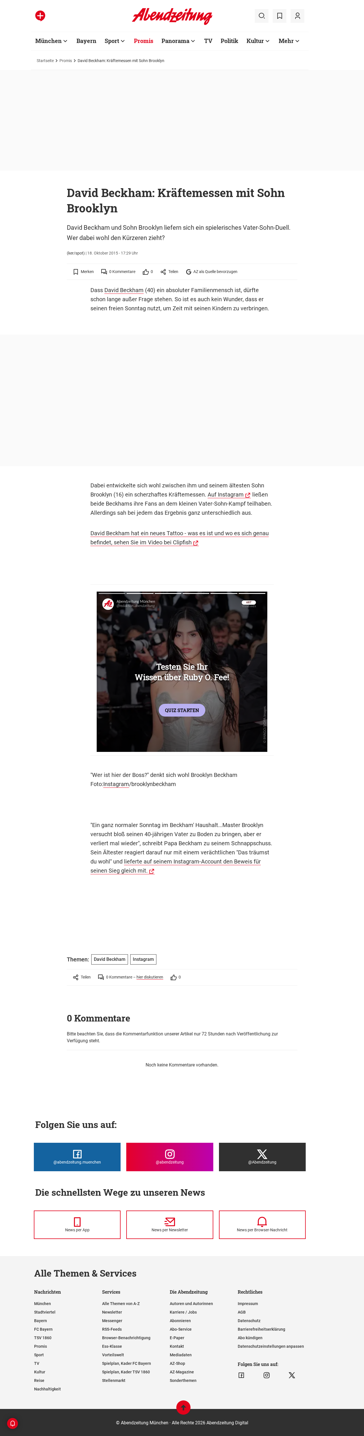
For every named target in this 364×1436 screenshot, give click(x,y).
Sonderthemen (183, 1380)
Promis (143, 40)
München (48, 40)
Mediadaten (181, 1355)
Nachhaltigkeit (47, 1389)
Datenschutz (249, 1320)
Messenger (112, 1320)
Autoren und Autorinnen (191, 1303)
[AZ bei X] (291, 1375)
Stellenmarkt (113, 1380)
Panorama (175, 40)
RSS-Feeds (112, 1329)
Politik (229, 40)
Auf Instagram (226, 494)
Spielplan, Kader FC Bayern (126, 1363)
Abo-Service (181, 1329)
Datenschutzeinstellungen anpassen (271, 1346)
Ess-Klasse (112, 1346)
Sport (112, 40)
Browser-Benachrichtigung (126, 1338)
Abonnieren (180, 1320)
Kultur (255, 40)
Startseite (45, 60)
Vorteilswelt (113, 1355)
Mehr (286, 40)
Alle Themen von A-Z (121, 1303)
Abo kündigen (250, 1338)
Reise (39, 1380)
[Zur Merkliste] (279, 16)
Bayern (86, 40)
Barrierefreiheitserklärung (261, 1329)
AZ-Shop (177, 1363)
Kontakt (177, 1346)
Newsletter (112, 1312)
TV (208, 40)
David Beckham (124, 290)
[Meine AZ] (297, 16)
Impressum (248, 1303)
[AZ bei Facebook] (241, 1375)
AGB (242, 1312)
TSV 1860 (42, 1338)
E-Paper (177, 1338)
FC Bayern (43, 1329)
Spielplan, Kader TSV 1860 (126, 1372)
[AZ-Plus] (40, 16)
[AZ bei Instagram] (266, 1375)
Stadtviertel (44, 1312)
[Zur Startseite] (172, 24)
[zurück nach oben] (183, 1410)
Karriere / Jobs (183, 1312)
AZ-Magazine (182, 1372)
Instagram (116, 784)
